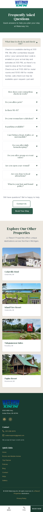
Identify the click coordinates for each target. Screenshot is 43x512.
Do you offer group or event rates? (23, 156)
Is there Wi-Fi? (21, 110)
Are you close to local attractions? (24, 174)
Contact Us (21, 204)
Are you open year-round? (21, 165)
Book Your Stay (22, 211)
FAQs (4, 476)
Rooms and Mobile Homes (11, 456)
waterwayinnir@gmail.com (14, 435)
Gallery (4, 480)
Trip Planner (6, 460)
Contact (5, 472)
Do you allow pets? (21, 102)
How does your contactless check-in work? (23, 92)
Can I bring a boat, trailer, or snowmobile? (22, 135)
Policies (5, 464)
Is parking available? (21, 126)
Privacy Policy (21, 498)
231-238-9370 (10, 431)
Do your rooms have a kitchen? (21, 118)
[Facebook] (4, 419)
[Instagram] (10, 419)
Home (4, 452)
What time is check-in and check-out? (21, 42)
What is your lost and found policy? (23, 185)
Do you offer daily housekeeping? (25, 146)
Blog (4, 468)
